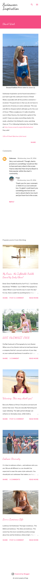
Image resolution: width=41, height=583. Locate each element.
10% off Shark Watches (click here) (14, 136)
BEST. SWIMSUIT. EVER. (16, 337)
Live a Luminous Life (13, 519)
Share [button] (33, 142)
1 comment (14, 358)
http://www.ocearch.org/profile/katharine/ (18, 127)
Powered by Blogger (22, 574)
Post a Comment (17, 298)
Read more (33, 298)
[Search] (32, 4)
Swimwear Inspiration (11, 6)
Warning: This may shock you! (17, 398)
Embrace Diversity (11, 458)
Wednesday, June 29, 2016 (27, 158)
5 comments (15, 479)
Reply (11, 202)
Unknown (12, 158)
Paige (18, 178)
